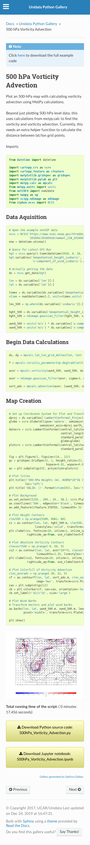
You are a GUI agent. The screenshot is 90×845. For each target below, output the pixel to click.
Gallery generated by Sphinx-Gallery (61, 776)
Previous (19, 789)
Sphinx (28, 821)
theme (52, 821)
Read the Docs (17, 826)
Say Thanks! (69, 832)
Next (73, 789)
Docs (10, 24)
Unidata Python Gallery (48, 7)
